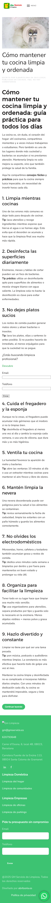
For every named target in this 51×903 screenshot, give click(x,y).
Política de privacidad (23, 895)
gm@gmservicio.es (13, 730)
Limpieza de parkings (14, 812)
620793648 (9, 737)
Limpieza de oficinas (13, 805)
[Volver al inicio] (13, 5)
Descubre (7, 366)
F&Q (30, 80)
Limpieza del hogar (13, 781)
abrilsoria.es (25, 888)
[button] (31, 5)
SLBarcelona (23, 78)
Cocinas (21, 80)
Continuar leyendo (13, 706)
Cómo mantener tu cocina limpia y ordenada (24, 62)
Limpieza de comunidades (17, 788)
